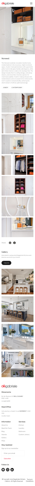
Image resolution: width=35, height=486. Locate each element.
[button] (31, 3)
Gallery (3, 438)
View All (6, 263)
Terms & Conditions (29, 480)
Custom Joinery (24, 434)
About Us (4, 425)
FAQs (3, 441)
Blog (2, 431)
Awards (4, 434)
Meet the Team (6, 428)
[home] (7, 3)
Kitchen (21, 425)
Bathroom (22, 431)
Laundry (21, 428)
